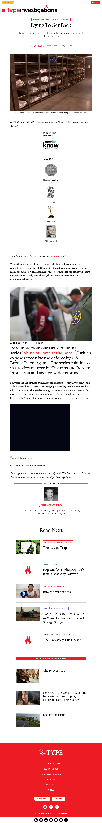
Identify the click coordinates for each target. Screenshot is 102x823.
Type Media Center (51, 763)
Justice (69, 634)
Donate (95, 2)
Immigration (57, 19)
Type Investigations (51, 774)
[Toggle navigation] (3, 10)
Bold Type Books (51, 769)
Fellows (51, 779)
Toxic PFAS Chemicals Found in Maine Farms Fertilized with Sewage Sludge (64, 618)
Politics (66, 19)
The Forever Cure (54, 670)
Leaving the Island (54, 715)
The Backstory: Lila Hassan (62, 640)
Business (60, 542)
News (46, 608)
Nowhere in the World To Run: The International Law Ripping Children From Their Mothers (64, 696)
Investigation (38, 19)
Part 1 (57, 256)
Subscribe (8, 2)
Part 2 (69, 256)
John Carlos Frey (37, 45)
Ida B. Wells (51, 784)
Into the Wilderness (57, 592)
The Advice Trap (55, 548)
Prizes (51, 790)
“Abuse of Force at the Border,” (50, 353)
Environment (56, 608)
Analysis (47, 564)
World (63, 564)
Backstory (48, 634)
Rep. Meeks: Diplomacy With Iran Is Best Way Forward (63, 572)
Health (48, 19)
